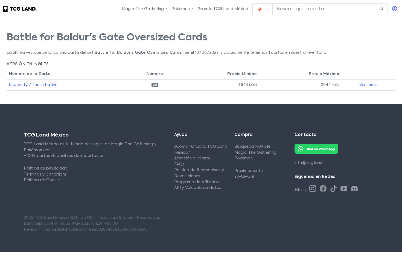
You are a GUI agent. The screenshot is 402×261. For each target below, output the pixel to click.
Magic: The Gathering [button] (143, 9)
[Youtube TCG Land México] (345, 189)
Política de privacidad (46, 168)
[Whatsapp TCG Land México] (316, 149)
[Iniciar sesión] (395, 9)
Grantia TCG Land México (222, 9)
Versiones (368, 85)
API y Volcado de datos (197, 188)
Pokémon (243, 158)
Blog (301, 190)
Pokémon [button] (181, 9)
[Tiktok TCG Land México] (334, 189)
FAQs (179, 164)
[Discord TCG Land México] (354, 189)
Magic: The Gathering (255, 153)
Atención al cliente (192, 158)
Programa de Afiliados (196, 182)
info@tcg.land (309, 163)
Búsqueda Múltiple (252, 147)
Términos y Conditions (45, 174)
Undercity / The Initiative (33, 85)
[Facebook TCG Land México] (324, 189)
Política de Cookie (42, 180)
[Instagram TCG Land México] (313, 189)
